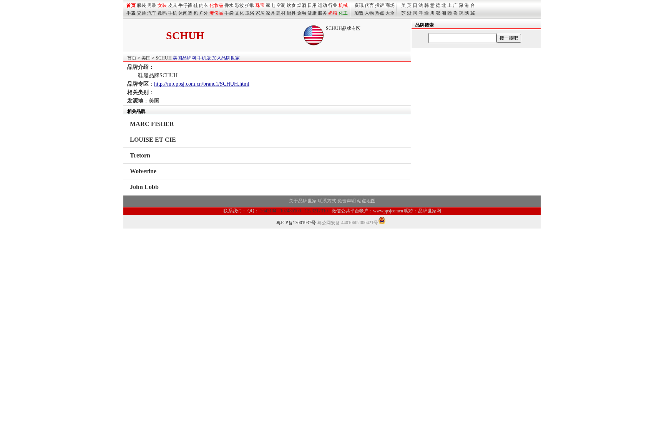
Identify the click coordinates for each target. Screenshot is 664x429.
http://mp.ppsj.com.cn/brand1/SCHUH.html (201, 84)
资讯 (359, 5)
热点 (379, 13)
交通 (141, 13)
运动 (322, 5)
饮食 (291, 5)
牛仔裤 (185, 5)
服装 (141, 5)
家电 (270, 5)
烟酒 (301, 5)
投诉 (379, 5)
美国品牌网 (184, 58)
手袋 (229, 13)
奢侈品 (216, 13)
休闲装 (185, 13)
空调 (281, 5)
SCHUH (164, 58)
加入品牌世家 (226, 58)
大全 (390, 13)
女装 (162, 5)
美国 (146, 58)
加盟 (359, 13)
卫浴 (249, 13)
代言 (369, 5)
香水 (229, 5)
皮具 (172, 5)
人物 (369, 13)
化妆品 (216, 5)
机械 (343, 5)
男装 (151, 5)
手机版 (204, 58)
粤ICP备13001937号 (296, 222)
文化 (239, 13)
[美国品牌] (313, 44)
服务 (322, 13)
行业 (332, 5)
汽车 (151, 13)
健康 (312, 13)
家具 (270, 13)
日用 (312, 5)
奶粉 (332, 13)
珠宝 (260, 5)
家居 (260, 13)
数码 (162, 13)
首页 (131, 58)
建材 (281, 13)
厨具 (291, 13)
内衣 (203, 5)
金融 (301, 13)
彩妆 (239, 5)
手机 (172, 13)
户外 (203, 13)
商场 (390, 5)
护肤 (249, 5)
